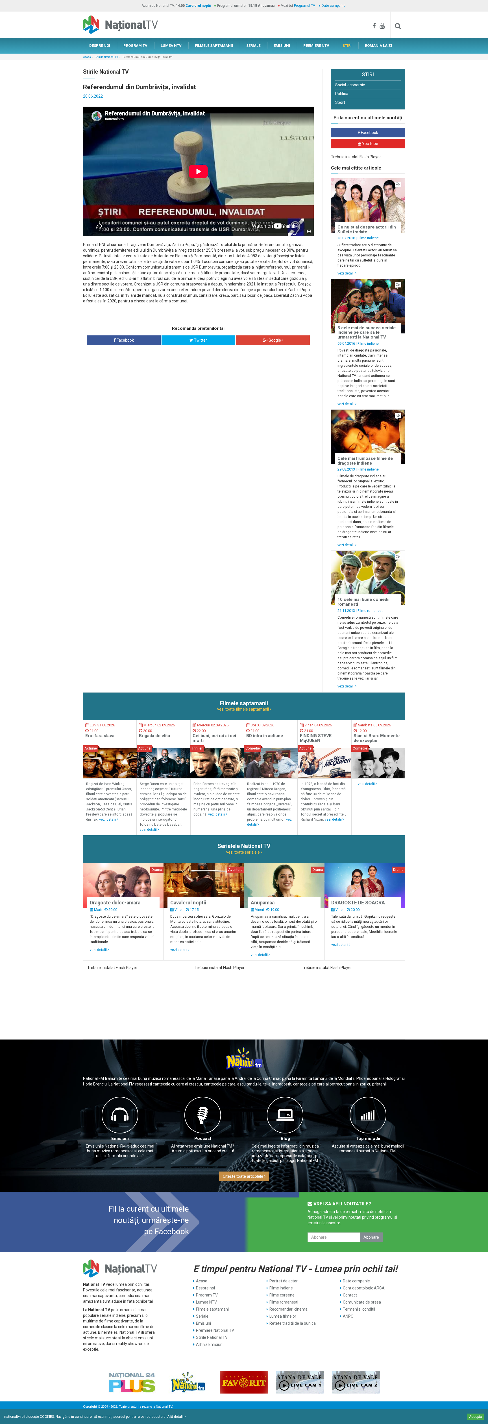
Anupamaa (262, 903)
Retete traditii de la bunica (292, 1323)
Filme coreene (282, 1295)
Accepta (475, 1417)
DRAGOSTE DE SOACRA (358, 903)
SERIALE (253, 45)
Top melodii (368, 1138)
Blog (285, 1138)
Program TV (207, 1295)
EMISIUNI (282, 45)
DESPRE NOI (99, 45)
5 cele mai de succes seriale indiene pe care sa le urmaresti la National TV (366, 332)
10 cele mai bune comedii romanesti (363, 602)
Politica (341, 93)
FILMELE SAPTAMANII (214, 45)
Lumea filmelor (282, 1316)
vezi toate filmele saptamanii (243, 709)
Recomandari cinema (288, 1309)
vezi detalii (346, 273)
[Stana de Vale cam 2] (356, 1382)
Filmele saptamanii (213, 1309)
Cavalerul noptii (198, 6)
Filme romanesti (371, 610)
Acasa (87, 56)
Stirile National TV (106, 56)
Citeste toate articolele (243, 1176)
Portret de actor (283, 1281)
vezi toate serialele (243, 852)
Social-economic (350, 85)
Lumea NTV (206, 1302)
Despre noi (205, 1288)
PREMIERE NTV (316, 45)
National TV (164, 1406)
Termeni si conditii (359, 1309)
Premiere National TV (215, 1330)
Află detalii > (176, 1417)
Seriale (202, 1316)
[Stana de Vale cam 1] (300, 1382)
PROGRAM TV (135, 45)
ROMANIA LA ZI (378, 45)
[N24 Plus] (132, 1382)
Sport (340, 102)
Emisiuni (120, 1138)
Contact (350, 1295)
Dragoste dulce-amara (115, 903)
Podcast (202, 1138)
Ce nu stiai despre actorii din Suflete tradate (366, 229)
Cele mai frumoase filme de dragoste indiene (365, 461)
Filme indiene (368, 238)
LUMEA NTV (171, 45)
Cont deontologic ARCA (364, 1288)
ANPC (348, 1316)
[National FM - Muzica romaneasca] (188, 1382)
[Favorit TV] (244, 1382)
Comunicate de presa (362, 1302)
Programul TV (304, 6)
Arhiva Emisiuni (209, 1344)
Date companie (333, 6)
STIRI (347, 45)
